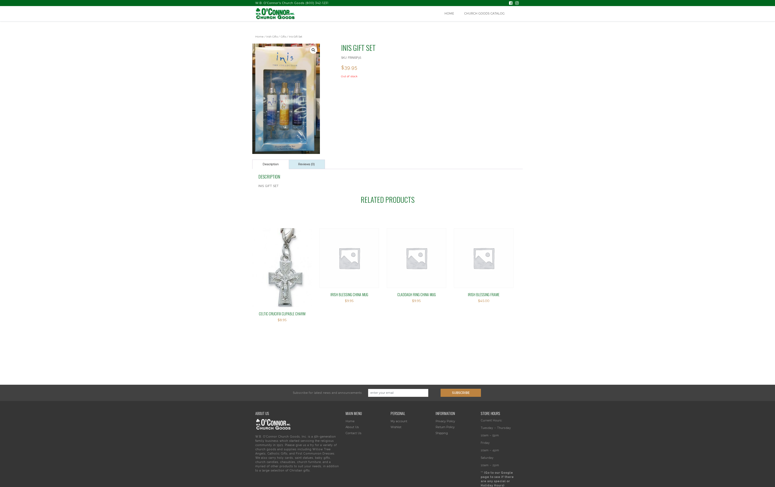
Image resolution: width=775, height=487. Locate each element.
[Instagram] (517, 3)
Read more (337, 253)
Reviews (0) (306, 164)
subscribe (461, 393)
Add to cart (273, 253)
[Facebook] (510, 3)
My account (399, 421)
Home (449, 13)
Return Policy (445, 427)
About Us (352, 427)
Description (271, 164)
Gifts (283, 36)
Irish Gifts (272, 36)
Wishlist (396, 427)
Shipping (442, 433)
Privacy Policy (445, 421)
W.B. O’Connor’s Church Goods (279, 3)
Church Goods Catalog (484, 13)
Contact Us (353, 433)
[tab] (270, 164)
